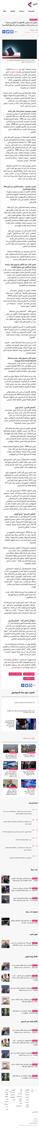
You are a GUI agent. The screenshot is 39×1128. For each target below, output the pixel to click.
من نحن (36, 1119)
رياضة (4, 11)
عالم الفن (12, 1095)
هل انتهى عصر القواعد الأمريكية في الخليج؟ (28, 755)
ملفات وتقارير (27, 1106)
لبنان (7, 1109)
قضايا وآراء (19, 1096)
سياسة (21, 11)
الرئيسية (31, 11)
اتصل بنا (35, 1121)
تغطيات (27, 1095)
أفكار (21, 1103)
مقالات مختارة (20, 1100)
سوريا (6, 1101)
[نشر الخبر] (4, 31)
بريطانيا (6, 1104)
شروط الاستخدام (33, 1123)
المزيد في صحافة (28, 738)
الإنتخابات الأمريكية (15, 674)
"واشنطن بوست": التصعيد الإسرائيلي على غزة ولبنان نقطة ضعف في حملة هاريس (9, 723)
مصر (7, 1107)
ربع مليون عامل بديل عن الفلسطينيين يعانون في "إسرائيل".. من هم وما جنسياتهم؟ (10, 774)
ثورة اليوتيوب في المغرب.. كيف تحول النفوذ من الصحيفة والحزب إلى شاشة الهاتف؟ (25, 978)
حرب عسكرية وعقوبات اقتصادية (24, 839)
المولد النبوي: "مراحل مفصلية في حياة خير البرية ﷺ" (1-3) (17, 831)
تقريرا (16, 69)
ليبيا (7, 1099)
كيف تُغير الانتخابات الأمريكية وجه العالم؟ (24, 702)
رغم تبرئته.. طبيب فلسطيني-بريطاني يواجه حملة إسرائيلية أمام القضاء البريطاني (11, 792)
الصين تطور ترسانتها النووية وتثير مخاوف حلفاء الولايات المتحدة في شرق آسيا (20, 711)
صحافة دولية (33, 19)
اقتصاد (12, 11)
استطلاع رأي (19, 1106)
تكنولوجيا (12, 1097)
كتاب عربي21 (20, 1093)
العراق (6, 1096)
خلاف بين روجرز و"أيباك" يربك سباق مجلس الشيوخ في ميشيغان (29, 792)
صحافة (34, 878)
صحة (14, 1100)
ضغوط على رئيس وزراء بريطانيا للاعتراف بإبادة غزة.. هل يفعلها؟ (28, 773)
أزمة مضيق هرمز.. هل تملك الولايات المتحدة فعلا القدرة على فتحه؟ (10, 756)
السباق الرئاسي (17, 667)
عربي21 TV (12, 1092)
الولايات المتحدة (15, 72)
